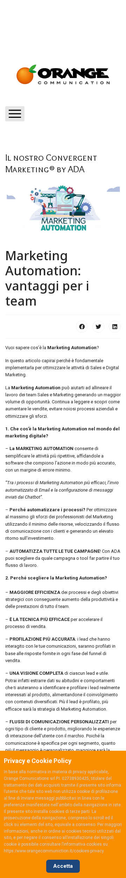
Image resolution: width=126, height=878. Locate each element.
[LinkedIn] (115, 327)
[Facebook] (82, 327)
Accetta (63, 866)
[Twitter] (98, 327)
